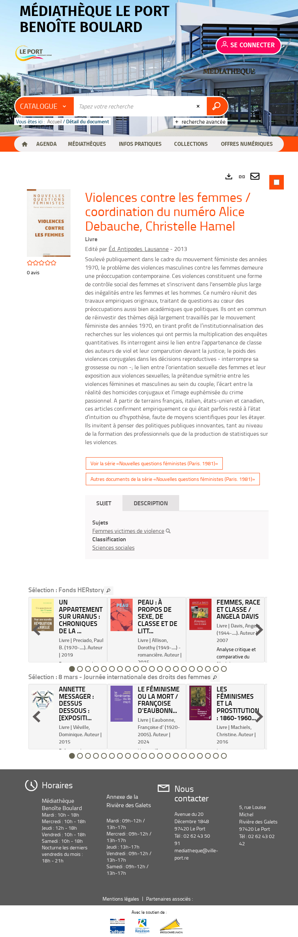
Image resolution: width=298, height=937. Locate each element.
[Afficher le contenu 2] (80, 669)
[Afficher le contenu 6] (112, 669)
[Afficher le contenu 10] (144, 669)
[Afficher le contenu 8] (128, 669)
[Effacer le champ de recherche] (199, 106)
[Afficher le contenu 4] (96, 669)
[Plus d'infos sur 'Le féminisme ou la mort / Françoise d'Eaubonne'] (121, 704)
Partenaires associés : (170, 898)
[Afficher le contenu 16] (192, 669)
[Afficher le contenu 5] (104, 669)
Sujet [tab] (103, 503)
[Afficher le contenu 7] (120, 669)
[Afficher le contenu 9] (136, 669)
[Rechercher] (168, 531)
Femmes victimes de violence (128, 531)
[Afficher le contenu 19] (216, 669)
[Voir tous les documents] (108, 590)
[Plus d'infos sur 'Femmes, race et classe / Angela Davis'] (200, 614)
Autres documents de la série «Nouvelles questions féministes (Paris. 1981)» (172, 478)
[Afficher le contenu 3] (88, 669)
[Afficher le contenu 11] (152, 669)
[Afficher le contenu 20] (224, 669)
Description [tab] (151, 503)
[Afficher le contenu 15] (184, 669)
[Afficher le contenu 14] (176, 669)
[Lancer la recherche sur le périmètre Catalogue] (217, 106)
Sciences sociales (113, 547)
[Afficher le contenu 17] (200, 669)
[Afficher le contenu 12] (160, 669)
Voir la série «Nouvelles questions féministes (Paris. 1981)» (154, 463)
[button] (46, 144)
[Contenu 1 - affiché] (72, 669)
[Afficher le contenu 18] (208, 669)
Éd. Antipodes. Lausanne (139, 249)
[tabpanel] (149, 468)
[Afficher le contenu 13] (168, 669)
